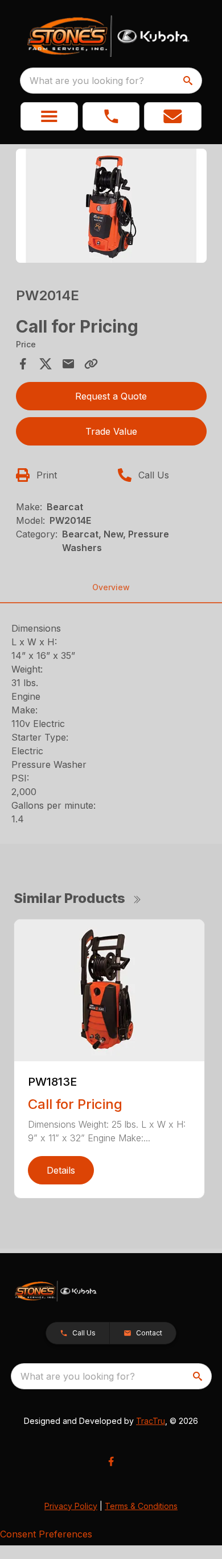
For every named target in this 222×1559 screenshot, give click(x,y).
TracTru (150, 1421)
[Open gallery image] (111, 206)
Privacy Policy (70, 1506)
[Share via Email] (68, 364)
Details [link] (61, 1170)
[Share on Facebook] (23, 364)
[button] (49, 116)
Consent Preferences (46, 1534)
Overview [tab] (111, 587)
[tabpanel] (111, 207)
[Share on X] (45, 364)
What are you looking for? (87, 80)
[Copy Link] (91, 364)
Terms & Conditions (141, 1506)
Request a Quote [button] (111, 396)
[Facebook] (111, 1461)
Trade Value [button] (111, 431)
